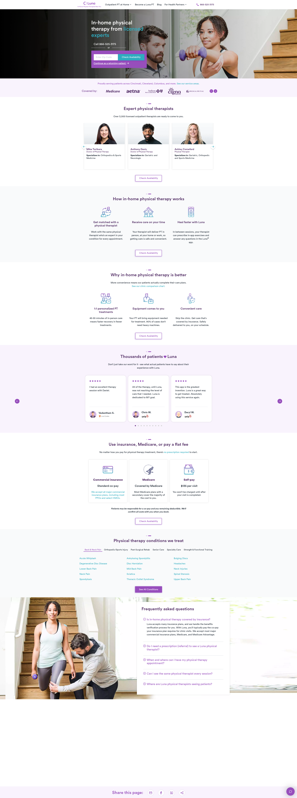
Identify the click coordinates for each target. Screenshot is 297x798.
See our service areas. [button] (188, 83)
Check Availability (131, 57)
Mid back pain (134, 569)
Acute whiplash (87, 558)
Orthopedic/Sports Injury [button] (116, 550)
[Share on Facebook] (161, 793)
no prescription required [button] (176, 452)
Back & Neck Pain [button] (93, 550)
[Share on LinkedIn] (171, 793)
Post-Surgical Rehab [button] (140, 550)
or (109, 48)
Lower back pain (88, 569)
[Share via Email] (151, 793)
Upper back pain (182, 579)
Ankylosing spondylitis (138, 558)
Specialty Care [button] (174, 550)
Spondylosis (85, 579)
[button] (211, 91)
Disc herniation (135, 563)
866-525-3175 (207, 4)
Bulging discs (181, 558)
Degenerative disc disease (93, 563)
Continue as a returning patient (110, 63)
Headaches (179, 563)
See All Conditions (148, 589)
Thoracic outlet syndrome (140, 579)
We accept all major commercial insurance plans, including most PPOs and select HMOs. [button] (108, 495)
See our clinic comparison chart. (148, 286)
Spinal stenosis (181, 574)
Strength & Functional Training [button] (198, 550)
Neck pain (84, 574)
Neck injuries (180, 569)
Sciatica (131, 574)
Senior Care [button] (158, 550)
